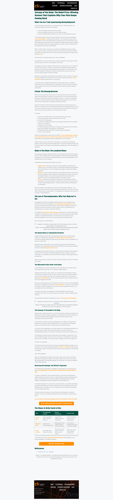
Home (53, 3)
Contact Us (74, 8)
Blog (75, 5)
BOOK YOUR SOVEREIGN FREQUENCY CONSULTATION (56, 403)
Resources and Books (66, 5)
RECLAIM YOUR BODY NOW (56, 443)
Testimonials (61, 3)
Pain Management (72, 3)
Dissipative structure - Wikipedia (46, 451)
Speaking (54, 5)
